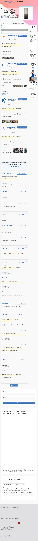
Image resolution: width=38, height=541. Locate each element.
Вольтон (4, 330)
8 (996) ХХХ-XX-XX (22, 203)
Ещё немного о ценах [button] (21, 471)
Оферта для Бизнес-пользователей (7, 516)
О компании (3, 512)
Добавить (5, 536)
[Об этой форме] (34, 392)
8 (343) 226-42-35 (22, 127)
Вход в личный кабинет (5, 535)
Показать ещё (14, 385)
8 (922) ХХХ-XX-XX (22, 303)
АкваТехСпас (6, 191)
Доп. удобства (4, 27)
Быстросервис (12, 35)
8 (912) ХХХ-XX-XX (22, 225)
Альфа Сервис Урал (8, 344)
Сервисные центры (4, 23)
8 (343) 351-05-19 (22, 99)
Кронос (4, 359)
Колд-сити (5, 314)
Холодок (4, 262)
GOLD (3, 203)
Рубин (4, 214)
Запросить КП (33, 97)
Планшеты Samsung (16, 490)
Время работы (4, 25)
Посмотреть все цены (33, 59)
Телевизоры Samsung (15, 492)
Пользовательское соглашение (7, 513)
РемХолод (5, 371)
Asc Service (11, 127)
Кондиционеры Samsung (28, 494)
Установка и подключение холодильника (11, 482)
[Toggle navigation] (2, 4)
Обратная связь (4, 532)
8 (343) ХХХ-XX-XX (22, 191)
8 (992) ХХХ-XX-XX (22, 314)
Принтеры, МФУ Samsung (26, 490)
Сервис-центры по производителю (7, 527)
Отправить (19, 402)
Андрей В (5, 303)
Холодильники (16, 23)
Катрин (4, 237)
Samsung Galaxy (6, 492)
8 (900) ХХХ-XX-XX (22, 248)
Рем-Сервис (5, 248)
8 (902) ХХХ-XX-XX (22, 173)
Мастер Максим (7, 225)
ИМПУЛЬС (5, 278)
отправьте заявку (4, 17)
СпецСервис (11, 99)
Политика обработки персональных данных (9, 518)
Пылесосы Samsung (18, 494)
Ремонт (10, 23)
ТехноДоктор (11, 63)
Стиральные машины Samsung (26, 492)
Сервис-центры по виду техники (7, 526)
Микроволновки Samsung (8, 494)
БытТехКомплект (7, 173)
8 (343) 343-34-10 (22, 63)
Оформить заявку (33, 68)
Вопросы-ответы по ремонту (6, 529)
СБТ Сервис (5, 292)
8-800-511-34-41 (22, 35)
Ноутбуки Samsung (7, 490)
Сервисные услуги (4, 528)
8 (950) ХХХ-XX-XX (22, 278)
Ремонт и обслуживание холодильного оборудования (13, 484)
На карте (14, 29)
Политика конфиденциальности (7, 517)
